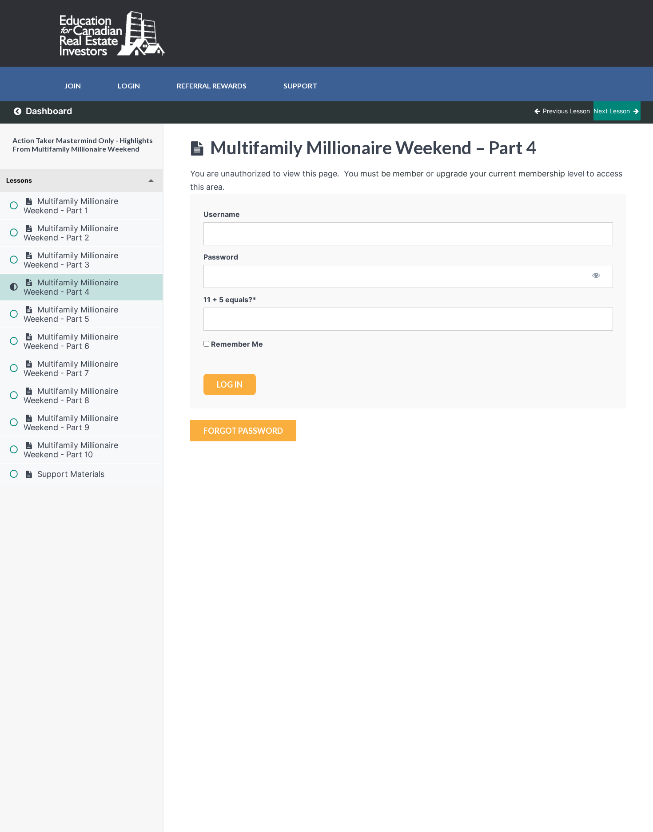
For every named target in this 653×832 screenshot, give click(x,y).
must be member (392, 173)
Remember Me (236, 344)
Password (220, 256)
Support (300, 85)
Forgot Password (243, 431)
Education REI (115, 33)
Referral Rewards (212, 85)
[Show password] (596, 276)
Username (221, 214)
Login (129, 85)
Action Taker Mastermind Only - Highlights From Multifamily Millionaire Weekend (82, 144)
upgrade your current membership (500, 173)
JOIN (72, 85)
